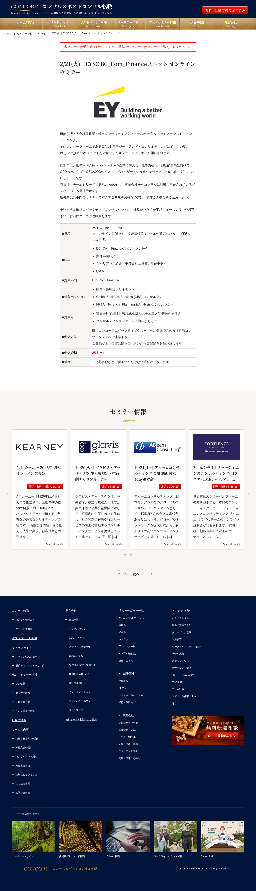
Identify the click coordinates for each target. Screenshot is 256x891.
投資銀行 (123, 681)
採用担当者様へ (77, 674)
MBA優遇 (177, 682)
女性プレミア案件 (181, 668)
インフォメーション (80, 692)
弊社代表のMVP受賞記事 (82, 664)
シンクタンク (126, 639)
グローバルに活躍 (181, 632)
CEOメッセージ (77, 637)
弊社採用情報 (76, 683)
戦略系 (122, 625)
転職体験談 (19, 720)
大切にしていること (26, 774)
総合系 (122, 632)
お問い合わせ (23, 792)
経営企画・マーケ (128, 722)
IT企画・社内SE (127, 737)
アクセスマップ (77, 628)
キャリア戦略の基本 (26, 656)
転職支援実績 (23, 765)
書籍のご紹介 (76, 655)
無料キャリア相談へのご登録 (81, 719)
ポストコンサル (180, 618)
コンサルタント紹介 (26, 756)
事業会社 (128, 715)
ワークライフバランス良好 (186, 646)
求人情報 (20, 683)
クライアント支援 (128, 751)
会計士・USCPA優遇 (183, 675)
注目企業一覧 (23, 701)
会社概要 (74, 619)
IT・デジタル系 (127, 646)
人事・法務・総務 (128, 744)
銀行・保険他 (126, 702)
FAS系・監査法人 (128, 653)
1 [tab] (125, 555)
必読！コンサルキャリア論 (30, 665)
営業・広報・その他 (129, 758)
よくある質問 (23, 783)
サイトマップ (76, 710)
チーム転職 (178, 689)
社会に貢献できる (181, 625)
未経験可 (177, 639)
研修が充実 (178, 653)
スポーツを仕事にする (184, 696)
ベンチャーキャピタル (131, 695)
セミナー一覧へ (128, 574)
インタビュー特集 (25, 710)
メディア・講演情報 (80, 646)
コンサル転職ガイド (26, 619)
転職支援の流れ (24, 747)
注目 (174, 703)
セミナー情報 (23, 692)
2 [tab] (131, 555)
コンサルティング (134, 617)
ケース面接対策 (24, 628)
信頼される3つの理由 (27, 738)
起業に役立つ (179, 660)
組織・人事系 (126, 660)
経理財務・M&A (127, 730)
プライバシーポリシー (81, 701)
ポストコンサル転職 (24, 638)
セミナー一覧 (156, 47)
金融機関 (128, 673)
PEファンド (125, 688)
